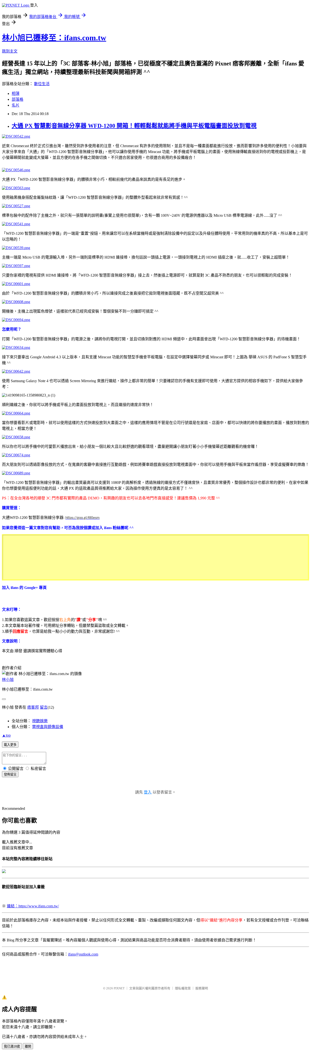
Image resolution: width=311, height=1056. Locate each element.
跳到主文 (9, 51)
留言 (44, 707)
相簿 (15, 93)
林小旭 (8, 679)
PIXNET (119, 988)
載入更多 (10, 745)
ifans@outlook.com (83, 954)
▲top (6, 735)
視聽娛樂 (40, 721)
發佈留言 (10, 774)
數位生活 (42, 84)
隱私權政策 (183, 988)
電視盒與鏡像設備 (47, 727)
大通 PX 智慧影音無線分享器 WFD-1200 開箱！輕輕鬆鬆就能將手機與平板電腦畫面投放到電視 (134, 126)
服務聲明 (201, 988)
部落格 (17, 99)
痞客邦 (33, 707)
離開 (28, 1046)
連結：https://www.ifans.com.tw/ (33, 906)
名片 (15, 105)
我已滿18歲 (12, 1046)
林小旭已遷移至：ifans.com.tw (54, 37)
